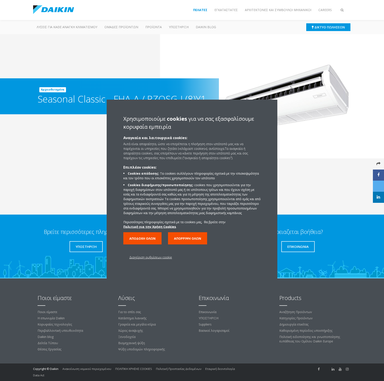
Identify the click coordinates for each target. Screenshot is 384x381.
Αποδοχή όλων (142, 238)
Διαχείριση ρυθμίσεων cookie (150, 257)
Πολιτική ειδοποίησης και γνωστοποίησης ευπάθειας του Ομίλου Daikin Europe (309, 339)
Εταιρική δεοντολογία (220, 369)
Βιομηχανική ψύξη (131, 343)
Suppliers (205, 324)
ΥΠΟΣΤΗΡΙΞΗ (179, 27)
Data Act (38, 375)
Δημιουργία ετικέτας (293, 324)
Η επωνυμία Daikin (51, 318)
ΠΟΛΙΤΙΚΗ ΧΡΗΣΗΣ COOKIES (133, 369)
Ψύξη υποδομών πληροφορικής (141, 349)
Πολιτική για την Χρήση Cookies (149, 226)
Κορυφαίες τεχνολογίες (55, 324)
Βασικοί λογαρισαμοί (214, 330)
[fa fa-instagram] (347, 369)
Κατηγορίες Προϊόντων (296, 318)
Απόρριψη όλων (187, 238)
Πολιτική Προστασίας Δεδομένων (178, 369)
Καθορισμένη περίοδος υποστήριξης (305, 330)
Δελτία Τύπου (48, 343)
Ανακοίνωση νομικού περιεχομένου (86, 369)
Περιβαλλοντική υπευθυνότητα (60, 330)
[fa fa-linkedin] (333, 369)
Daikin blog (206, 27)
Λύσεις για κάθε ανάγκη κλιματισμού (67, 27)
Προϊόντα (153, 27)
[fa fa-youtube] (340, 369)
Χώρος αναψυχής (130, 330)
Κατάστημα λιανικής (132, 318)
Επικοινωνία (207, 312)
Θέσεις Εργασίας (49, 349)
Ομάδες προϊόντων (121, 27)
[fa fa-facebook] (318, 369)
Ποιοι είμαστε (47, 312)
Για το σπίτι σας (129, 312)
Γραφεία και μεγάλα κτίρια (137, 324)
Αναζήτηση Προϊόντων (295, 312)
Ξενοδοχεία (127, 337)
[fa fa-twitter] (326, 369)
